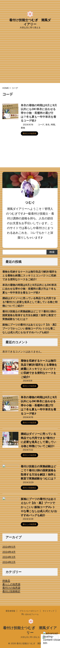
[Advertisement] (30, 61)
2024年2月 (9, 562)
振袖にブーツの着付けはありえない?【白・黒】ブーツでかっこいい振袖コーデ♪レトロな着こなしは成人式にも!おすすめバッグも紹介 (30, 328)
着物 (23, 127)
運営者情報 (10, 611)
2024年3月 (9, 557)
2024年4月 (9, 551)
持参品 (6, 580)
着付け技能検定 (11, 591)
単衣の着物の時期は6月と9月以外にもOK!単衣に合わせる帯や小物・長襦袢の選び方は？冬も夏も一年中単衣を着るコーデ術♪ (39, 113)
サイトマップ (48, 611)
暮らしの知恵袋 (11, 584)
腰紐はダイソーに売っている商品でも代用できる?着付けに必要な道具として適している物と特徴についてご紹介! (30, 301)
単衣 (47, 124)
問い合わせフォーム (30, 614)
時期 (53, 124)
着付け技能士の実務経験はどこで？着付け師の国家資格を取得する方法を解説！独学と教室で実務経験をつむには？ (29, 315)
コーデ (41, 124)
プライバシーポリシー (29, 611)
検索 (52, 252)
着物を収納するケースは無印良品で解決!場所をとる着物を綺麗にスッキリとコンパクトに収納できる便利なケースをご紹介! (29, 275)
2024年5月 (9, 546)
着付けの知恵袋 (11, 587)
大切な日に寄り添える (30, 637)
